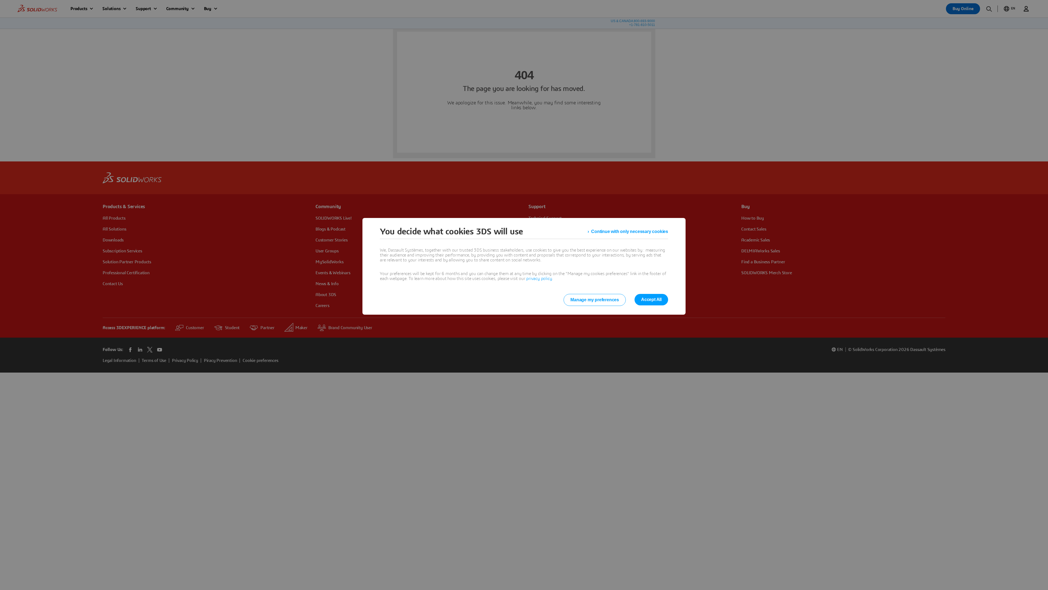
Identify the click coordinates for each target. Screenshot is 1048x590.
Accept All (651, 299)
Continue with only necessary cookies (629, 231)
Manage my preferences (594, 299)
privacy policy (539, 278)
